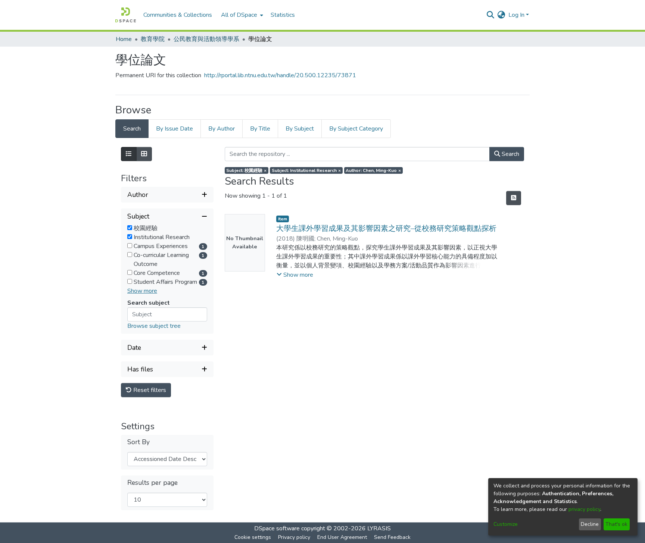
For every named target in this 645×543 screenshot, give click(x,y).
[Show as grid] (144, 154)
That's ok (616, 524)
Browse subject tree (154, 326)
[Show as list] (129, 154)
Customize (505, 524)
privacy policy (584, 509)
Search (509, 154)
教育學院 (153, 39)
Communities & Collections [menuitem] (177, 15)
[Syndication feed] (513, 198)
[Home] (125, 14)
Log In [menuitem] (516, 15)
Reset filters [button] (149, 390)
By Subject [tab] (300, 129)
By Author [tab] (221, 129)
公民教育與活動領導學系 (206, 39)
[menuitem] (241, 15)
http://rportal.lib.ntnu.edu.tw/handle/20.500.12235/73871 (280, 75)
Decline (590, 524)
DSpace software (277, 528)
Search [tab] (132, 129)
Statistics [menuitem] (283, 15)
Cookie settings (252, 537)
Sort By (138, 442)
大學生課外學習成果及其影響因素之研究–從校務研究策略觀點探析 (386, 228)
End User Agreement (342, 537)
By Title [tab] (260, 129)
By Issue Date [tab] (174, 129)
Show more (142, 291)
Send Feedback (392, 537)
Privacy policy (294, 537)
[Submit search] (490, 14)
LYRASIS (379, 528)
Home (124, 39)
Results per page (152, 483)
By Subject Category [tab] (356, 129)
